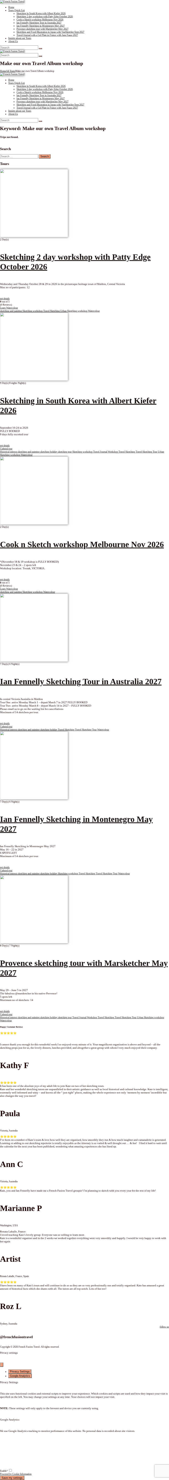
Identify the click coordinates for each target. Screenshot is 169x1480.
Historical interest (9, 451)
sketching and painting (11, 311)
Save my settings (12, 1477)
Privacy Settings (20, 1371)
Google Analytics (20, 1375)
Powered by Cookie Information (16, 1474)
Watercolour (94, 311)
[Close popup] (1, 1365)
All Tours (10, 71)
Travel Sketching (51, 311)
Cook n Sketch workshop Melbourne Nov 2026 (82, 544)
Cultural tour (6, 448)
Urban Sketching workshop (74, 311)
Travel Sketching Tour (147, 451)
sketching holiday (49, 451)
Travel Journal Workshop (106, 451)
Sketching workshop (32, 311)
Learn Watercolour (9, 307)
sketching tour (65, 451)
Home (3, 71)
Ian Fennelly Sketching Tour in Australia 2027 (81, 681)
